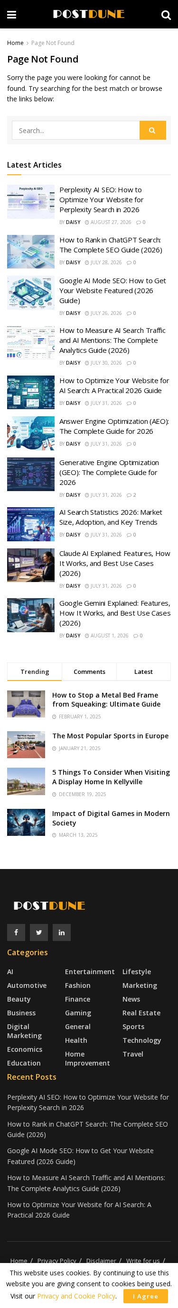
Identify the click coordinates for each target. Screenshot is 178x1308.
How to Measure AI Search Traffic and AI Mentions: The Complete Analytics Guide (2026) (112, 340)
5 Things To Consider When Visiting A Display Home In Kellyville (111, 777)
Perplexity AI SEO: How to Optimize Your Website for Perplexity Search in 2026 (101, 199)
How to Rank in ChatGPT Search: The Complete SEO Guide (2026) (110, 244)
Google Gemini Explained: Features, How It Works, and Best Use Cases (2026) (114, 612)
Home (15, 43)
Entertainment (90, 971)
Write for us (143, 1260)
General (78, 1026)
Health (76, 1040)
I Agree (146, 1296)
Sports (133, 1026)
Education (24, 1062)
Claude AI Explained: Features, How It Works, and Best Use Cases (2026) (114, 563)
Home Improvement (87, 1058)
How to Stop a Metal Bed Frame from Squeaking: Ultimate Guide (106, 699)
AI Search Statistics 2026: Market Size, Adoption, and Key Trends (110, 517)
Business (21, 1012)
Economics (24, 1049)
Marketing (139, 985)
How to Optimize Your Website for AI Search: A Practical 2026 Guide (114, 385)
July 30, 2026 (105, 362)
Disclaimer (101, 1260)
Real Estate (141, 1012)
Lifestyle (136, 971)
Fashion (78, 985)
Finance (77, 998)
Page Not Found (53, 43)
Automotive (27, 985)
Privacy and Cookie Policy (76, 1295)
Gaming (78, 1012)
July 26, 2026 (105, 313)
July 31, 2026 (105, 403)
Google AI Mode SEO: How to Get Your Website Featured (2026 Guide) (112, 290)
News (131, 998)
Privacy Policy (56, 1260)
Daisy (73, 222)
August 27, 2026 (110, 222)
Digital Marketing (24, 1031)
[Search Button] (153, 130)
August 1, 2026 (109, 635)
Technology (141, 1040)
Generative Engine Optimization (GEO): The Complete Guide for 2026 (109, 472)
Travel (132, 1053)
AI (10, 971)
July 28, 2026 (105, 262)
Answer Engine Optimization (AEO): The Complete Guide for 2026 (114, 426)
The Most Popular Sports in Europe (110, 735)
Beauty (19, 998)
